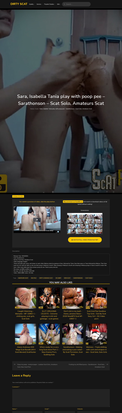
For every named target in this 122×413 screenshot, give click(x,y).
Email (47, 409)
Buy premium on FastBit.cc (73, 202)
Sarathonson (78, 278)
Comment (15, 387)
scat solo (89, 278)
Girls (58, 4)
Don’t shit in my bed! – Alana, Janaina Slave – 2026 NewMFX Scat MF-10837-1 (73, 315)
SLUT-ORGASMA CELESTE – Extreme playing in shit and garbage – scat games (49, 315)
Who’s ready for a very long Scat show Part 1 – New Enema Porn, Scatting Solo (49, 351)
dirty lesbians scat (46, 278)
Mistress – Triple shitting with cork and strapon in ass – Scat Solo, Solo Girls (96, 349)
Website (80, 409)
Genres (39, 4)
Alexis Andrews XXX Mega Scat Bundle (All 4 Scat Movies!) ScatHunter (25, 349)
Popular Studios (49, 4)
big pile (33, 278)
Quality (31, 4)
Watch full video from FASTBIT (85, 240)
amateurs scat (23, 278)
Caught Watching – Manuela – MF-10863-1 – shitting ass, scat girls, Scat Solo (25, 315)
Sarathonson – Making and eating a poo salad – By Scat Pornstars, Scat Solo (73, 351)
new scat (67, 278)
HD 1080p (58, 278)
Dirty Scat (19, 4)
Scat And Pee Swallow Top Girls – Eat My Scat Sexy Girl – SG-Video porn (96, 315)
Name (14, 409)
